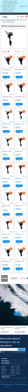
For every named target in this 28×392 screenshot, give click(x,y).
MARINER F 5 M (19, 178)
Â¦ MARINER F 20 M (7, 96)
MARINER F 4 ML (6, 178)
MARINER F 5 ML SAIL (6, 206)
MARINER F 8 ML (6, 261)
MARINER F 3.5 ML (6, 151)
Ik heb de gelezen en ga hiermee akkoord (13, 351)
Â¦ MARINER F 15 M (7, 69)
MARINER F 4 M (19, 151)
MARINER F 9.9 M (19, 261)
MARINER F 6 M (19, 205)
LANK (3, 67)
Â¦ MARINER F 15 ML (20, 69)
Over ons (17, 314)
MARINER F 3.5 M (19, 124)
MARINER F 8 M (19, 234)
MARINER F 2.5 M (6, 124)
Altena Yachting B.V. (7, 385)
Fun (4, 20)
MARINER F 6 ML (6, 234)
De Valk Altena (21, 384)
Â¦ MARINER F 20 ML (20, 96)
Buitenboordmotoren (11, 20)
